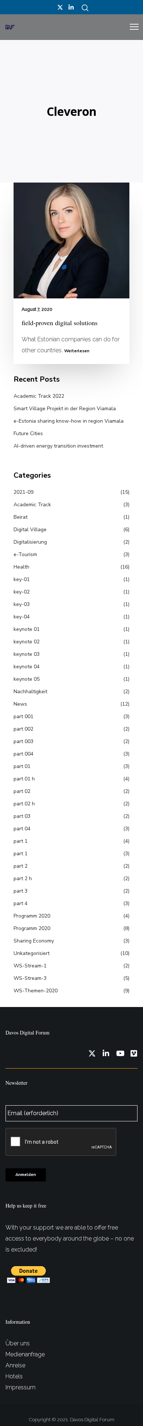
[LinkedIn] (71, 7)
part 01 (22, 766)
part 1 (20, 841)
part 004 (23, 753)
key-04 (22, 616)
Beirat (20, 517)
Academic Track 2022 (39, 396)
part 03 (22, 816)
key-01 (22, 579)
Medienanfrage (25, 1354)
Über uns (18, 1343)
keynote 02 (27, 641)
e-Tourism (25, 554)
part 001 (23, 716)
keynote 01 (27, 629)
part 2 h (23, 878)
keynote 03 (27, 654)
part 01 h (24, 778)
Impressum (21, 1387)
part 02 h (24, 803)
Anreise (15, 1365)
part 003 (23, 741)
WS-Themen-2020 (36, 990)
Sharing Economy (34, 940)
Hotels (14, 1376)
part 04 (22, 828)
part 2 (20, 866)
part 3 (20, 890)
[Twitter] (60, 7)
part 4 (20, 903)
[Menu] (131, 27)
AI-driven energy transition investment (58, 445)
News (20, 704)
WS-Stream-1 (30, 965)
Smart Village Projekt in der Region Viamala (65, 408)
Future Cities (28, 433)
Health (21, 566)
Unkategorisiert (32, 953)
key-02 (22, 591)
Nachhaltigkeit (30, 691)
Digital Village (30, 529)
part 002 (23, 728)
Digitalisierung (30, 542)
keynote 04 (27, 666)
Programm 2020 (32, 915)
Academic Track (32, 504)
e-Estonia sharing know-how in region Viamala (69, 421)
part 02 (22, 791)
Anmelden (25, 1174)
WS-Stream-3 (30, 978)
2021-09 (23, 492)
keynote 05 (27, 679)
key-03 (22, 604)
